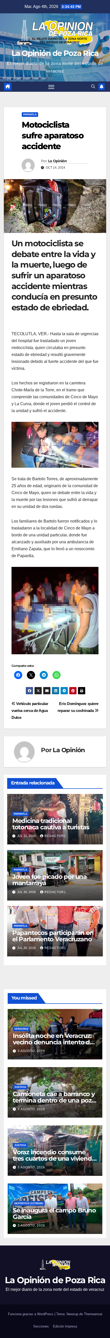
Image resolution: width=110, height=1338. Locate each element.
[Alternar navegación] (51, 86)
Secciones (41, 1326)
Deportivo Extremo (28, 1203)
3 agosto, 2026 (31, 1051)
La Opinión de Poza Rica (55, 53)
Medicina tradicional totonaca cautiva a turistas (50, 824)
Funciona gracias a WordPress (31, 1314)
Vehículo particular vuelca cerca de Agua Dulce (30, 710)
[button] (93, 86)
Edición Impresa (65, 1326)
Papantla (30, 114)
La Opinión (57, 161)
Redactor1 (55, 836)
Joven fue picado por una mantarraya (49, 880)
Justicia (20, 1087)
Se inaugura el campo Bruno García (54, 1213)
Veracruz (21, 1028)
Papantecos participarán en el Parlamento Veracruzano (53, 936)
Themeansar (93, 1314)
